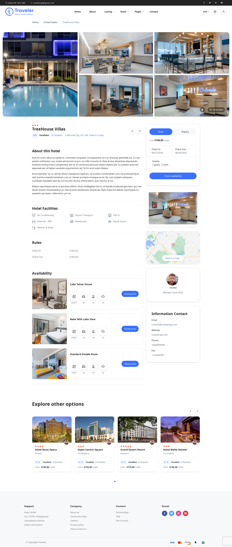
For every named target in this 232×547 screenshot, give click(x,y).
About (92, 11)
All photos (218, 109)
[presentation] (190, 411)
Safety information (33, 524)
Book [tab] (161, 131)
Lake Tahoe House (81, 284)
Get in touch (122, 520)
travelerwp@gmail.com (43, 3)
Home (77, 11)
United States (50, 22)
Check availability (173, 175)
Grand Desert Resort (132, 449)
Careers (74, 520)
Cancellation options (34, 520)
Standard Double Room (84, 354)
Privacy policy (77, 524)
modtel (173, 287)
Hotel (123, 11)
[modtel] (66, 442)
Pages (138, 11)
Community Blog (78, 516)
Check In (156, 149)
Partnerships (122, 512)
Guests (155, 161)
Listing (108, 11)
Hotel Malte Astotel (175, 449)
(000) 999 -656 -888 (16, 3)
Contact (154, 11)
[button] (215, 12)
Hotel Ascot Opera (46, 449)
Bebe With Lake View (82, 319)
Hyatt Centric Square (90, 449)
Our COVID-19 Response (36, 516)
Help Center (30, 512)
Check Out (180, 149)
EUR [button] (205, 11)
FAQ (118, 516)
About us (74, 512)
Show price (130, 293)
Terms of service (78, 529)
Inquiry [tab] (185, 131)
